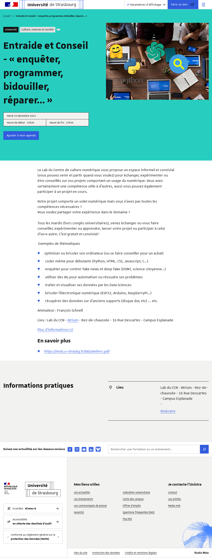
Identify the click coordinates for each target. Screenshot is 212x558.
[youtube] (84, 449)
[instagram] (77, 449)
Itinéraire (168, 411)
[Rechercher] (204, 449)
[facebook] (70, 449)
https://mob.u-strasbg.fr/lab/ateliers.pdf (77, 351)
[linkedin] (91, 449)
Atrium (72, 320)
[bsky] (98, 449)
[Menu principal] (203, 4)
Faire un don (179, 4)
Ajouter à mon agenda (21, 135)
